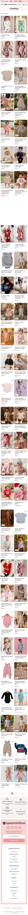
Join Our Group (14, 898)
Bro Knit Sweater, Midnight (5, 296)
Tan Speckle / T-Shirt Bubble (6, 87)
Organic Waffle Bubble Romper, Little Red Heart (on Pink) (7, 631)
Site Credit (14, 913)
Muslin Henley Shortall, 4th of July (7, 734)
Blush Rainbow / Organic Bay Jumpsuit (6, 682)
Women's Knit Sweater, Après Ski (20, 759)
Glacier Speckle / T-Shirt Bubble (20, 529)
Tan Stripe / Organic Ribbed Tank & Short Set (20, 683)
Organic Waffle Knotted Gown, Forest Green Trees (7, 221)
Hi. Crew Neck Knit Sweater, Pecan (6, 166)
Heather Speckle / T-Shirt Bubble (20, 271)
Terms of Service (14, 862)
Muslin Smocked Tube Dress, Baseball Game (20, 372)
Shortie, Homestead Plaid (20, 630)
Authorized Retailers (14, 871)
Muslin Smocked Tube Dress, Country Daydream (20, 114)
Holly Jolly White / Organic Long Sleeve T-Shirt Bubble (21, 192)
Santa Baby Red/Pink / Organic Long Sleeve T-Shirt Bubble (7, 504)
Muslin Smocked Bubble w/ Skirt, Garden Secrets (21, 452)
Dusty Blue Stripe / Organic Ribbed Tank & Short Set (20, 88)
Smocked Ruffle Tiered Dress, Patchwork (20, 657)
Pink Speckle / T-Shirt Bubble (20, 60)
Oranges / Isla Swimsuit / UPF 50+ (21, 784)
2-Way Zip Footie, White (5, 35)
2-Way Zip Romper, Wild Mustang (6, 426)
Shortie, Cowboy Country (19, 322)
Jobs (14, 883)
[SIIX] (11, 1)
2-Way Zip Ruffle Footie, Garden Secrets (20, 399)
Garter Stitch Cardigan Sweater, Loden (7, 372)
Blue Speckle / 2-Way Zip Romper (20, 220)
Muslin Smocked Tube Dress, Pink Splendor (6, 322)
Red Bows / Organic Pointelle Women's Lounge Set (20, 297)
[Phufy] (15, 1)
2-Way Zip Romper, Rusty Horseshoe (6, 529)
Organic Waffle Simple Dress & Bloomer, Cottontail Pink (7, 192)
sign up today (14, 840)
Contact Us (14, 851)
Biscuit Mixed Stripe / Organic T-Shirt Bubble (20, 426)
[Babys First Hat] (20, 1)
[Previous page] (2, 793)
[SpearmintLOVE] (5, 1)
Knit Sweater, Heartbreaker (4, 579)
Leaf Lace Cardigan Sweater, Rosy (19, 478)
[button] (19, 5)
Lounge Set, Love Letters (19, 503)
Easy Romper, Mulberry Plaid (7, 657)
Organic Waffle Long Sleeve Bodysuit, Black (7, 708)
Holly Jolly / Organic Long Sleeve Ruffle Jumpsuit (6, 452)
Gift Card (14, 881)
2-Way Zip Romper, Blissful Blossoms (6, 60)
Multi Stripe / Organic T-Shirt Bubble (20, 734)
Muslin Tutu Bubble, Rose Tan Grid (6, 113)
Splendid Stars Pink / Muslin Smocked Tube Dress (6, 605)
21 (22, 793)
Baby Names (14, 890)
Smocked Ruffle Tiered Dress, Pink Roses (7, 478)
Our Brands (14, 874)
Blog (14, 895)
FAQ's (14, 856)
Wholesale (14, 869)
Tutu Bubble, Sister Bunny (6, 139)
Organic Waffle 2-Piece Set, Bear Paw (21, 604)
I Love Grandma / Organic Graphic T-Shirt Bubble (6, 246)
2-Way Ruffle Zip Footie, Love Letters (20, 245)
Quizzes (14, 893)
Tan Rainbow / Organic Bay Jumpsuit (7, 759)
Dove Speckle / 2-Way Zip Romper (7, 554)
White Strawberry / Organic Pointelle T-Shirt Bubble (6, 400)
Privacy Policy (14, 859)
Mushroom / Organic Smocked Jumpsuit (20, 347)
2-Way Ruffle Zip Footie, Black (19, 166)
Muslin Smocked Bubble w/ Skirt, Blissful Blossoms (21, 140)
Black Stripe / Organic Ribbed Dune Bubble (6, 271)
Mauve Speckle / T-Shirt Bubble (20, 579)
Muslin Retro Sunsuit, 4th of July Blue (20, 554)
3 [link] (12, 793)
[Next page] (26, 793)
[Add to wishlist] (12, 17)
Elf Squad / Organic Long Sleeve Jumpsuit (20, 35)
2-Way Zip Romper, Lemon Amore (6, 347)
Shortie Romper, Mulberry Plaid (5, 784)
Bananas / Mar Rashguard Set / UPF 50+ (20, 709)
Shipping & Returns (14, 854)
